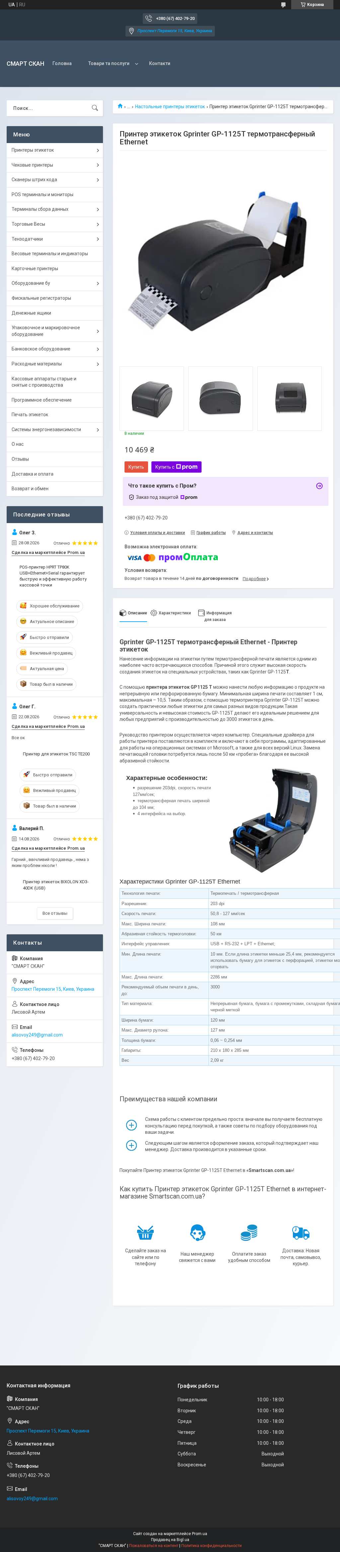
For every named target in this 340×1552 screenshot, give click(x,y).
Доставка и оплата (32, 474)
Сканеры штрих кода (34, 179)
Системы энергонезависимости (46, 429)
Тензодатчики (27, 239)
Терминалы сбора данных (40, 209)
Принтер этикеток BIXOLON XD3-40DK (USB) (56, 884)
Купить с (164, 467)
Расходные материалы (37, 363)
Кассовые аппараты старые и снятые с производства (44, 382)
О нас (18, 444)
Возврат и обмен (30, 488)
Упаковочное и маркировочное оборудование (46, 331)
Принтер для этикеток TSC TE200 (56, 753)
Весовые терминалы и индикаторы (50, 253)
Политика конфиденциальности (211, 1545)
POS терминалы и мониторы (42, 194)
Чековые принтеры (32, 165)
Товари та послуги (108, 63)
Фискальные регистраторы (41, 298)
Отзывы (20, 459)
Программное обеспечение (42, 400)
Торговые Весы (28, 224)
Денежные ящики (31, 313)
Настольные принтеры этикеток (170, 106)
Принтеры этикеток (33, 150)
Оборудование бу (31, 283)
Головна (62, 63)
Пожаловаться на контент (153, 1545)
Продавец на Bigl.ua (170, 1539)
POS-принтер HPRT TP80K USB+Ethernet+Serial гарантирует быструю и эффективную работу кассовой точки (53, 576)
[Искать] (95, 108)
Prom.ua (199, 1533)
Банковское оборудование (41, 348)
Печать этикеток (30, 414)
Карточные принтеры (35, 268)
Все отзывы (54, 913)
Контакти (159, 63)
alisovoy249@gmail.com (37, 1035)
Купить (136, 467)
